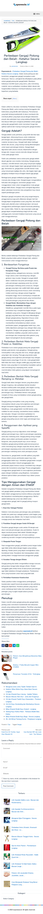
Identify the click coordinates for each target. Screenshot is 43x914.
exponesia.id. (18, 910)
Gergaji (19, 724)
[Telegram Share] (14, 645)
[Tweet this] (6, 645)
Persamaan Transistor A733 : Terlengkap (26, 674)
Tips (9, 724)
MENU (38, 14)
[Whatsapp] (17, 645)
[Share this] (3, 645)
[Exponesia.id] (21, 4)
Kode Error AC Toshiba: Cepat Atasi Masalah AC (11, 732)
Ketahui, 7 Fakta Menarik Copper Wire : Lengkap (26, 666)
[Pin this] (10, 645)
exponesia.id (27, 631)
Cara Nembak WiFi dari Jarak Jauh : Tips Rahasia (32, 732)
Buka (14, 98)
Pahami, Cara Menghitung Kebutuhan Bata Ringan (27, 657)
